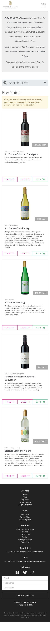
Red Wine (25, 514)
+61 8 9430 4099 (13, 551)
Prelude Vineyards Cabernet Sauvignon (20, 378)
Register (28, 504)
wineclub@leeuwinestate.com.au (32, 561)
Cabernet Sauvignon (25, 529)
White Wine (25, 517)
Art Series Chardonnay (17, 228)
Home (25, 494)
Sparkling (25, 542)
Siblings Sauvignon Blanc (18, 450)
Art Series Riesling (15, 302)
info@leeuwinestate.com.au (31, 551)
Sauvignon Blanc (25, 539)
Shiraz (25, 532)
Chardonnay (25, 534)
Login (21, 504)
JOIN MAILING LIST (25, 595)
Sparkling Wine (25, 519)
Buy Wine (25, 499)
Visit (25, 497)
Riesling (25, 537)
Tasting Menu (25, 502)
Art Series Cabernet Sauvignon (21, 154)
